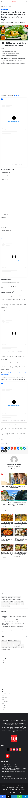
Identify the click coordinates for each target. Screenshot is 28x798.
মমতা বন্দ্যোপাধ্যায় (4, 606)
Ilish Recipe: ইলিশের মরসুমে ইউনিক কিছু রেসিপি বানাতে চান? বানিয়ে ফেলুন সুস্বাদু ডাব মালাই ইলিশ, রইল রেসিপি (21, 553)
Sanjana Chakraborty (7, 22)
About (13, 789)
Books (3, 660)
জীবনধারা (10, 603)
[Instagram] (17, 468)
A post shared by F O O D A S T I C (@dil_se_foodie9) (14, 274)
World (3, 703)
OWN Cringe (4, 683)
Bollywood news (17, 597)
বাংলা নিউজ (14, 603)
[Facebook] (2, 448)
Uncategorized (5, 701)
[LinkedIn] (8, 448)
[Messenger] (18, 448)
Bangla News (4, 597)
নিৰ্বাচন (3, 709)
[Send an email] (12, 22)
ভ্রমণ (22, 603)
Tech (3, 695)
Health (14, 599)
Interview (4, 672)
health (3, 670)
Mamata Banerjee (5, 601)
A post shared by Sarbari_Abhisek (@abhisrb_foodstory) (14, 351)
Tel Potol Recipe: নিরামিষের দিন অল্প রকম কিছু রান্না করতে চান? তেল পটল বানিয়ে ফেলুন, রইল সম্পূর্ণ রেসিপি (7, 524)
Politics (11, 601)
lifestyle (18, 599)
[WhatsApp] (21, 448)
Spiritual (3, 689)
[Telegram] (24, 448)
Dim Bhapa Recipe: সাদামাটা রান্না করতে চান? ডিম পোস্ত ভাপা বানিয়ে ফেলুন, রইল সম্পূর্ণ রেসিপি (21, 524)
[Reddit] (15, 448)
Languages (4, 674)
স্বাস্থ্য (9, 606)
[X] (5, 448)
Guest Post (8, 789)
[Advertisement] (14, 80)
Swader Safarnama (6, 693)
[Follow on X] (11, 22)
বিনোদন (18, 603)
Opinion (3, 681)
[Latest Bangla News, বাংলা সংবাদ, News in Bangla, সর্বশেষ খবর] (14, 1)
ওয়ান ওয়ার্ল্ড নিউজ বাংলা (4, 603)
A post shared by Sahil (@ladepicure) (14, 164)
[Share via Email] (2, 451)
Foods (10, 599)
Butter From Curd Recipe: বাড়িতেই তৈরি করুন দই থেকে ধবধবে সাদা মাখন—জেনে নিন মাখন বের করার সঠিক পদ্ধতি (7, 554)
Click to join (16, 95)
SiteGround (22, 787)
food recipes (8, 6)
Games (4, 707)
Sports (3, 691)
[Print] (5, 451)
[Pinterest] (12, 448)
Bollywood (10, 597)
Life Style (4, 676)
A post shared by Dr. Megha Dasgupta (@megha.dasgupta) (14, 420)
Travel (22, 601)
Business (4, 662)
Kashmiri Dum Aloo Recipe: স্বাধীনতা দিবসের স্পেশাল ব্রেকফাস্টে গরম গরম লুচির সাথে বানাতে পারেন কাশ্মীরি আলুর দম (6, 538)
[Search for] (26, 1)
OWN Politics (4, 685)
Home (3, 6)
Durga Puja (4, 664)
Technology (17, 601)
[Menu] (1, 1)
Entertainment (4, 599)
